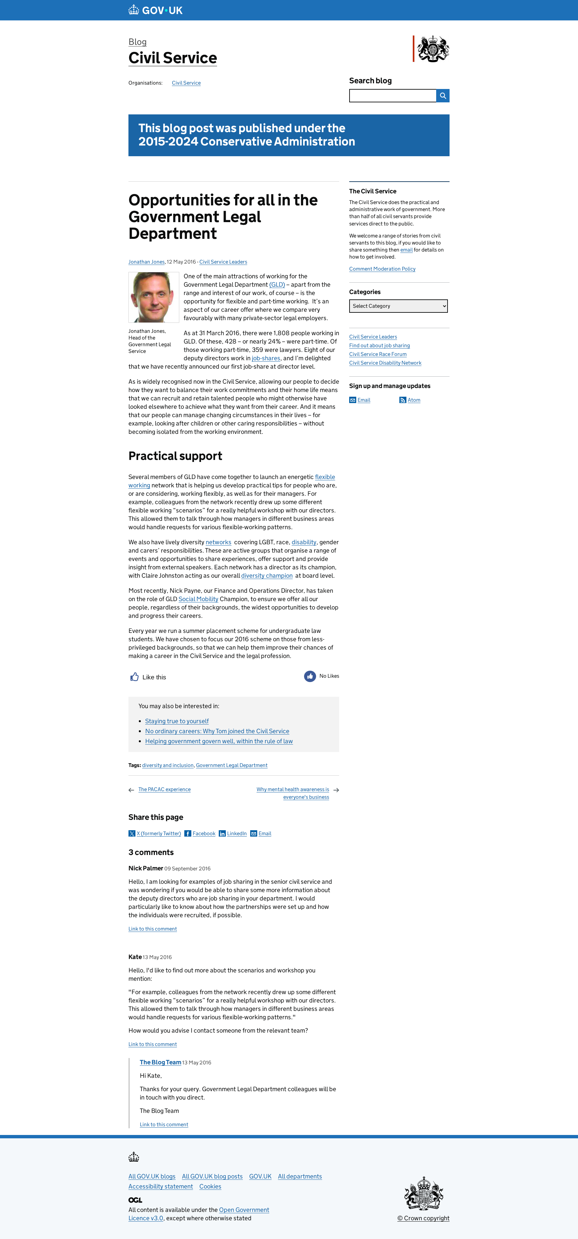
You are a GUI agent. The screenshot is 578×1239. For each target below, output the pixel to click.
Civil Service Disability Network (385, 363)
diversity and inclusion (168, 765)
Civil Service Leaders (223, 262)
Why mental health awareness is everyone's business (293, 793)
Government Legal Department (232, 765)
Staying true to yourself (177, 721)
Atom (414, 400)
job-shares (266, 358)
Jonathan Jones (146, 262)
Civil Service (172, 58)
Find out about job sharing (379, 345)
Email (265, 833)
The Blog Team (160, 1062)
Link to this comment (152, 929)
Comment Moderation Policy (382, 269)
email (406, 250)
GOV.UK (260, 1176)
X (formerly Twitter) (159, 833)
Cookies (210, 1186)
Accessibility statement (160, 1186)
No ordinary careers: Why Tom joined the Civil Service (217, 731)
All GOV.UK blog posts (212, 1176)
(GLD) (277, 284)
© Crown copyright (423, 1218)
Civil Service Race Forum (378, 354)
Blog (137, 41)
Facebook (204, 833)
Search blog (370, 80)
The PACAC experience (164, 789)
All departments (300, 1176)
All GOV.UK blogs (152, 1176)
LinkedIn (237, 833)
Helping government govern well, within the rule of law (219, 741)
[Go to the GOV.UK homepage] (155, 10)
